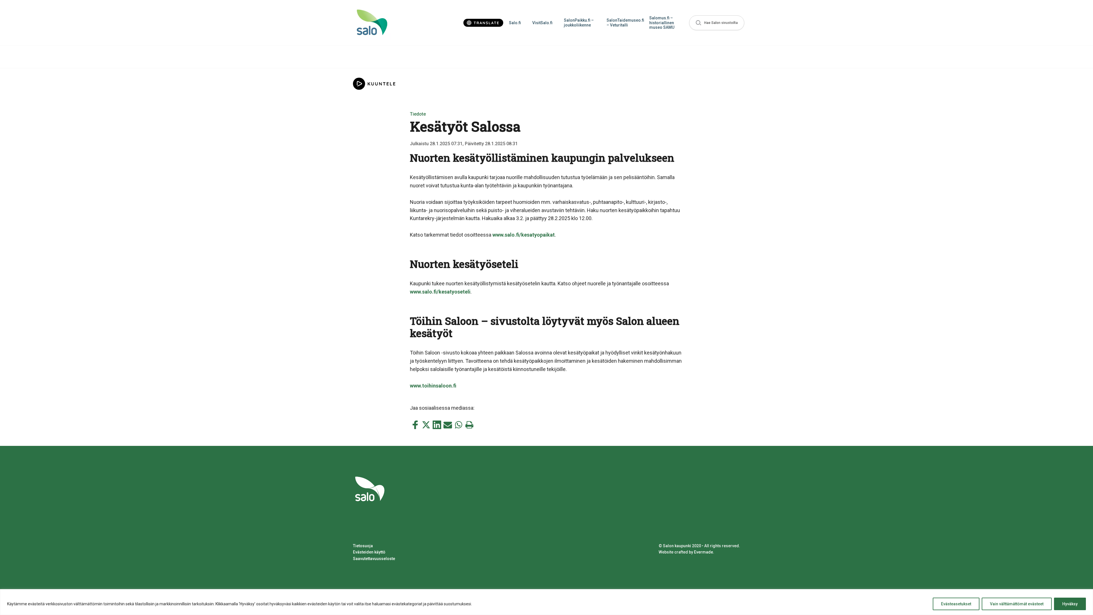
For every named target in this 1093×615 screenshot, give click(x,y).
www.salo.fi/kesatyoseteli (440, 292)
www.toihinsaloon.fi (433, 386)
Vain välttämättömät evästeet (1016, 604)
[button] (716, 23)
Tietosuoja (363, 546)
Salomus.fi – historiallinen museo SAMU (661, 23)
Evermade (703, 552)
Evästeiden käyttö (369, 552)
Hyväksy (1070, 604)
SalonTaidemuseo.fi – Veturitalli (625, 22)
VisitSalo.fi (542, 22)
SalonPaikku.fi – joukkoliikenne (579, 22)
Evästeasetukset (956, 604)
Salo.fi (515, 22)
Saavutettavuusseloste (374, 558)
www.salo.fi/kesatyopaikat (523, 235)
